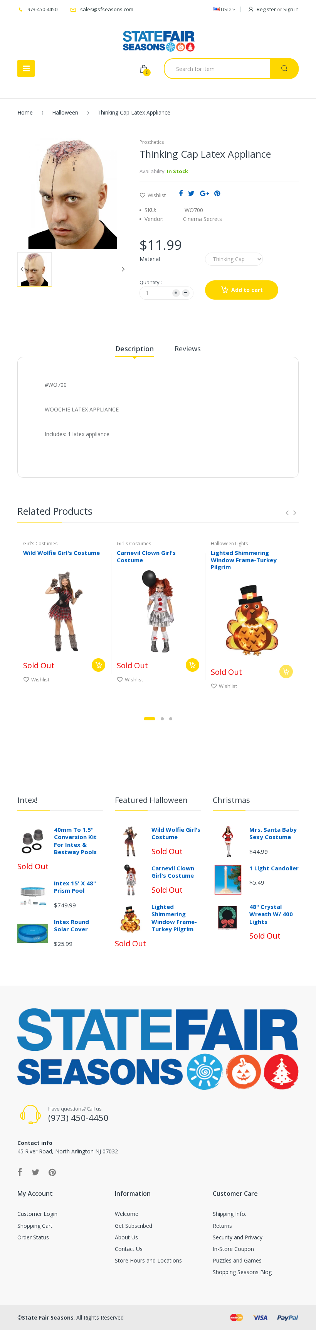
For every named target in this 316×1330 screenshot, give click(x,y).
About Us (126, 1237)
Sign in (291, 9)
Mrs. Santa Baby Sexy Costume (273, 833)
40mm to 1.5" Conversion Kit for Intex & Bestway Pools (75, 841)
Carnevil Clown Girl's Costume (146, 556)
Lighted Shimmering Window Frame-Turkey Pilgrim (244, 560)
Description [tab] (134, 348)
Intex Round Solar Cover (71, 925)
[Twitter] (191, 193)
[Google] (204, 193)
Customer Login (37, 1213)
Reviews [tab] (188, 348)
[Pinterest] (217, 193)
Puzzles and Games (237, 1260)
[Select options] (98, 665)
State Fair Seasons (48, 1317)
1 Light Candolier (274, 868)
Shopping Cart (34, 1225)
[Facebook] (181, 193)
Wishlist (157, 195)
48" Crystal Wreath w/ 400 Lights (271, 914)
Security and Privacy (237, 1237)
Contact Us (129, 1248)
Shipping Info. (229, 1213)
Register (266, 9)
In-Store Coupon (233, 1248)
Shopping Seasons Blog (242, 1272)
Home (25, 112)
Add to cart (247, 289)
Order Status (33, 1237)
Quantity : (151, 282)
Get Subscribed (133, 1225)
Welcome (126, 1213)
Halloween (65, 112)
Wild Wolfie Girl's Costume (61, 552)
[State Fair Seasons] (158, 38)
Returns (222, 1225)
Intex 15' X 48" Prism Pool (75, 887)
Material (150, 259)
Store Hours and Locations (148, 1260)
